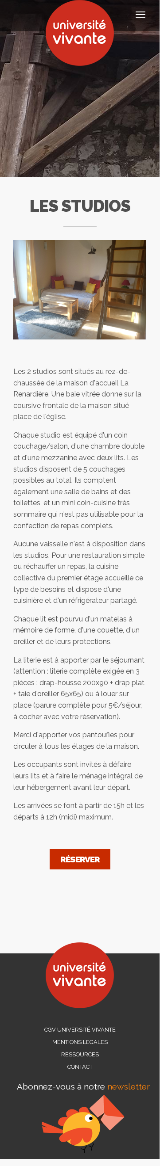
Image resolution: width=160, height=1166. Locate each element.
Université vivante (80, 33)
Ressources (80, 1054)
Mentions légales (80, 1042)
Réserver (80, 859)
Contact (80, 1066)
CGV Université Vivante (80, 1029)
